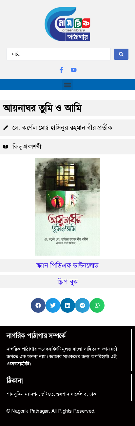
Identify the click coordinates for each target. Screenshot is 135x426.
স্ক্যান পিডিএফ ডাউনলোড (67, 265)
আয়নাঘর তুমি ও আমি (42, 108)
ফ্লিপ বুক (67, 281)
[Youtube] (74, 70)
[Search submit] (121, 54)
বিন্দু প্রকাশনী (26, 146)
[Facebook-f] (61, 70)
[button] (67, 84)
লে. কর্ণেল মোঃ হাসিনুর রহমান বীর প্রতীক (62, 127)
